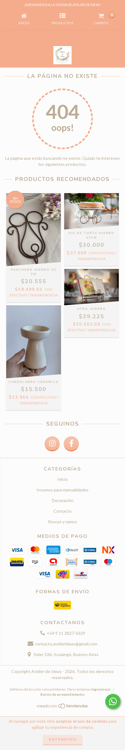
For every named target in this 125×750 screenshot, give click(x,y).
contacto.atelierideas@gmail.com (66, 643)
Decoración (62, 500)
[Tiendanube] (62, 707)
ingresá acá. (101, 689)
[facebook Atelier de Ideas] (71, 443)
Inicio (62, 479)
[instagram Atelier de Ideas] (52, 443)
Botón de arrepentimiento (62, 694)
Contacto (62, 511)
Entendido (62, 739)
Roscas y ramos (62, 521)
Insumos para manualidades (62, 489)
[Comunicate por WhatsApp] (112, 701)
